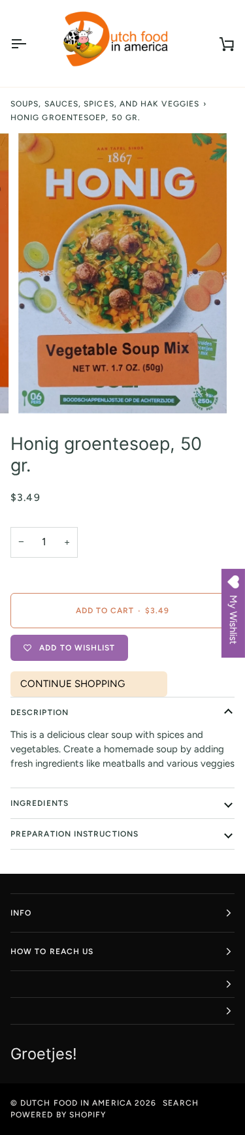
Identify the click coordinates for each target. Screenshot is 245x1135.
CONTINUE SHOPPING (72, 684)
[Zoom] (42, 388)
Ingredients (39, 803)
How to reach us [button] (51, 951)
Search (180, 1103)
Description (39, 712)
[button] (122, 984)
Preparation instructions (74, 834)
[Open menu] (30, 43)
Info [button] (20, 913)
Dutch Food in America (76, 1103)
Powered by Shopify (58, 1114)
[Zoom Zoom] (122, 273)
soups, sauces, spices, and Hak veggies (104, 103)
